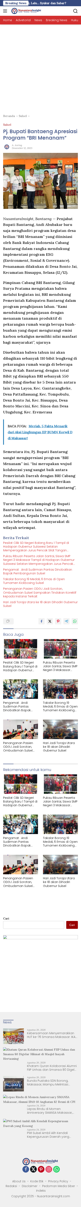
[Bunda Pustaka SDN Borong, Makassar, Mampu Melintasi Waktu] (13, 1083)
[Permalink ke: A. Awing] (6, 146)
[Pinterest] (41, 1169)
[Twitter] (33, 1169)
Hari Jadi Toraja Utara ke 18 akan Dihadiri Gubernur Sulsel (40, 604)
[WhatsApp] (56, 1169)
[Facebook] (25, 1169)
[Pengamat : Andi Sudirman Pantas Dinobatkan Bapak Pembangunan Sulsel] (20, 689)
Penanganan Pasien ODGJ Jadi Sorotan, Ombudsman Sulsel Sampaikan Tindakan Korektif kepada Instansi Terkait (39, 592)
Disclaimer (29, 1186)
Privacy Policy (58, 1181)
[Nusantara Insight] (26, 11)
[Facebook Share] (41, 621)
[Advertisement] (40, 67)
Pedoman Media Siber (58, 1186)
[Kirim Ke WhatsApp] (75, 621)
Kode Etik (36, 1181)
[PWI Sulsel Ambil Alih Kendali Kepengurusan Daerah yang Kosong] (40, 1123)
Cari (6, 918)
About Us (19, 1181)
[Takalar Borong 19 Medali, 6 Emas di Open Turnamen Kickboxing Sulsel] (60, 689)
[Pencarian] (75, 11)
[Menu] (6, 11)
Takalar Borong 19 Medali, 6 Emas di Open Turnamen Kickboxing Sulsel (34, 581)
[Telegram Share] (66, 621)
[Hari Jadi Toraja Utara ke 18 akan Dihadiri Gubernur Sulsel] (60, 729)
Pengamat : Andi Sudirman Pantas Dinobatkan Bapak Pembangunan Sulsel (37, 571)
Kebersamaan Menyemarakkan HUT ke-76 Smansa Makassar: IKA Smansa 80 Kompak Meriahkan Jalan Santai (51, 1035)
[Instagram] (48, 1169)
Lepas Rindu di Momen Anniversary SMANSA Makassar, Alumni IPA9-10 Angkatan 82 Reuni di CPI (51, 1110)
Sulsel (7, 125)
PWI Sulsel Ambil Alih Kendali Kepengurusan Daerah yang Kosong (48, 1135)
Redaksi (11, 1186)
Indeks (41, 1191)
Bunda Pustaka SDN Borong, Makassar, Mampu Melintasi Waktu (47, 1082)
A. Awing (17, 145)
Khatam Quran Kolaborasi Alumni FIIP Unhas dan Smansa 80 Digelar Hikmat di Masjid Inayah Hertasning (52, 1068)
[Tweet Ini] (50, 621)
